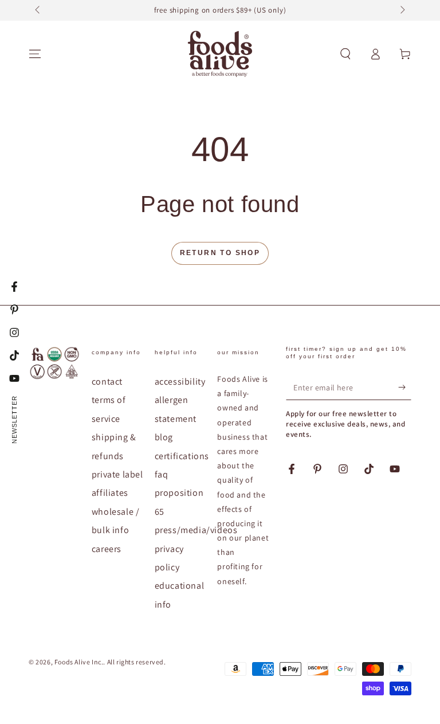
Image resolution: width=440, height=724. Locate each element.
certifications (182, 456)
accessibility (180, 381)
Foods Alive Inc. (79, 662)
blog (164, 437)
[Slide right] (401, 10)
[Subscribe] (404, 387)
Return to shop (220, 253)
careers (106, 549)
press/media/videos (196, 530)
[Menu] (35, 53)
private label (117, 474)
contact (107, 381)
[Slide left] (38, 10)
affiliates (110, 493)
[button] (345, 53)
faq (161, 474)
